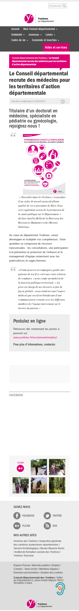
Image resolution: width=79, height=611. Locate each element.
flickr (26, 526)
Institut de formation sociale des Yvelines (37, 552)
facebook (28, 516)
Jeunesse (33, 34)
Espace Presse (22, 565)
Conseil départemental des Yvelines (39, 19)
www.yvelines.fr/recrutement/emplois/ (35, 337)
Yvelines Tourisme (24, 555)
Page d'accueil (39, 603)
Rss (55, 526)
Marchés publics (41, 565)
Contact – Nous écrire (25, 569)
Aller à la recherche (39, 4)
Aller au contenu (24, 4)
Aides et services (56, 47)
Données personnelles (26, 572)
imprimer (63, 102)
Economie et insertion (43, 40)
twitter (57, 516)
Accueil (15, 29)
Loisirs (48, 34)
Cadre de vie (17, 40)
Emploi (56, 565)
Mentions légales (48, 569)
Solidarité (15, 34)
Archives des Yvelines (26, 541)
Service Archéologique (26, 548)
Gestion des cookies (52, 572)
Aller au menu (12, 4)
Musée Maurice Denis (52, 548)
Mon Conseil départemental (38, 29)
